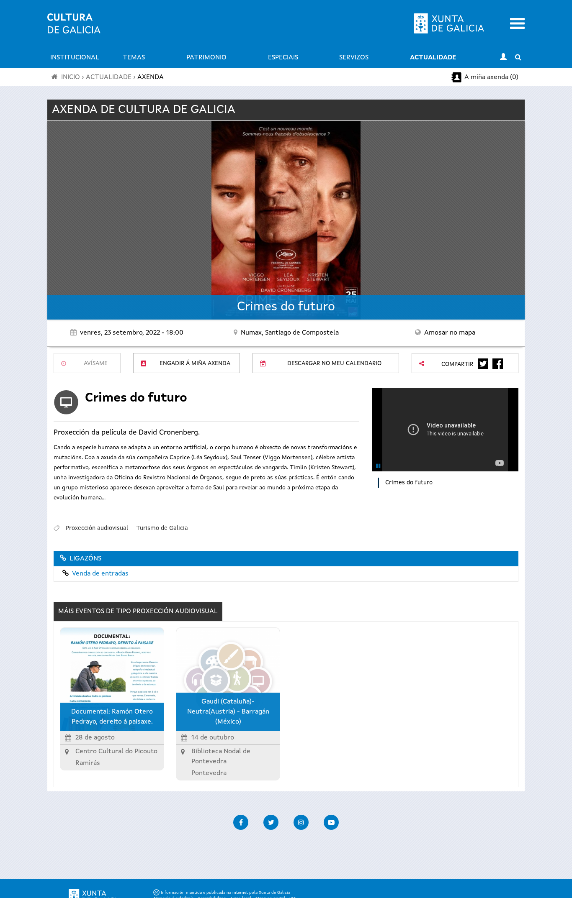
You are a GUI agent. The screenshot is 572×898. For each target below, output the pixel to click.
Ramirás (87, 763)
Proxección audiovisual (97, 528)
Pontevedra (209, 773)
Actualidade (433, 57)
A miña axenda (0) (491, 77)
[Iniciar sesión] (503, 58)
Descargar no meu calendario (334, 363)
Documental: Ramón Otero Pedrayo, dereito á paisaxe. (112, 717)
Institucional (74, 57)
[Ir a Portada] (73, 28)
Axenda (150, 77)
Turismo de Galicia (162, 528)
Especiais (283, 57)
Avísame (96, 363)
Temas (134, 57)
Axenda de (143, 110)
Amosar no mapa (449, 333)
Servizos (353, 57)
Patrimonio (206, 57)
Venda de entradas (100, 574)
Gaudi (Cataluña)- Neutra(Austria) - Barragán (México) (228, 711)
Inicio (70, 77)
